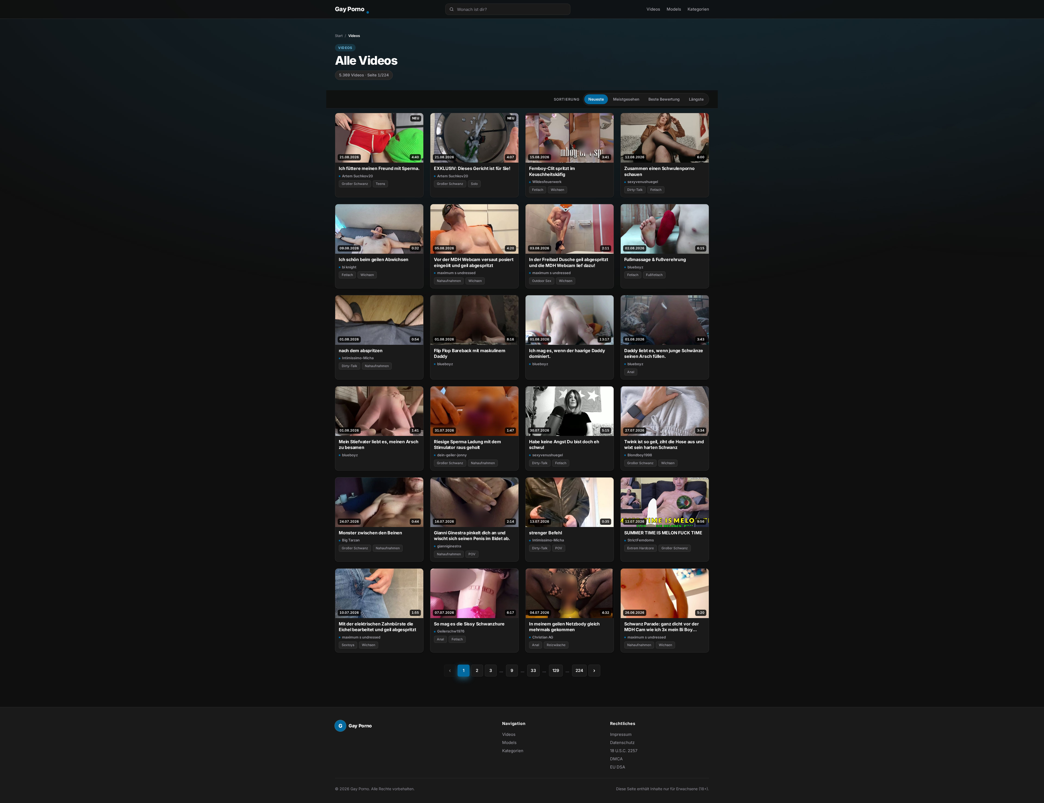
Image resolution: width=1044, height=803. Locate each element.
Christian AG (542, 637)
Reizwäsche (556, 645)
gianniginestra (449, 546)
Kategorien (698, 9)
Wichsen (557, 190)
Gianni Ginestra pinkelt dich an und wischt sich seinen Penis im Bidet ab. (472, 535)
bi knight (349, 267)
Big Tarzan (351, 540)
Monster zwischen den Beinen (370, 532)
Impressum (621, 734)
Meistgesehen (626, 99)
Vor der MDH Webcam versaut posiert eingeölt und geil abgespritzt (473, 262)
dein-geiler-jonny (452, 455)
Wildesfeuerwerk (546, 181)
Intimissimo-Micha (358, 358)
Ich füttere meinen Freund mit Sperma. (379, 168)
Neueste (596, 99)
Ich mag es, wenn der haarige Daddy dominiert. (567, 353)
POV (472, 554)
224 (579, 670)
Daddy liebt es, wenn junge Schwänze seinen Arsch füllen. (663, 353)
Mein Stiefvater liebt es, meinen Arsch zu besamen (378, 444)
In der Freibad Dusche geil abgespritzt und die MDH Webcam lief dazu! (568, 262)
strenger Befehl (545, 532)
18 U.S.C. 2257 (623, 750)
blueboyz (635, 267)
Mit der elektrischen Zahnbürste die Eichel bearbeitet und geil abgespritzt (377, 626)
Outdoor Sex (541, 281)
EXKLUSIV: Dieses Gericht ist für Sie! (472, 168)
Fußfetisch (654, 275)
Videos (653, 9)
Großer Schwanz (355, 184)
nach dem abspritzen (361, 350)
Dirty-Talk (635, 190)
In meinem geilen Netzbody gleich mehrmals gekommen (564, 626)
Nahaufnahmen (449, 281)
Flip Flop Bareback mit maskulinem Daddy (469, 353)
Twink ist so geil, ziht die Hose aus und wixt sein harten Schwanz (664, 444)
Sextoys (348, 645)
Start (339, 35)
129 (555, 670)
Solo (474, 184)
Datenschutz (622, 742)
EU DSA (617, 767)
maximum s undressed (456, 273)
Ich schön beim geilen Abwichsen (373, 259)
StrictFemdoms (640, 540)
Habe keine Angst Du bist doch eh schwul (564, 444)
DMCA (616, 758)
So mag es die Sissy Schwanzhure (469, 624)
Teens (380, 184)
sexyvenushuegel (642, 181)
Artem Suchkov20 (357, 176)
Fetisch (537, 190)
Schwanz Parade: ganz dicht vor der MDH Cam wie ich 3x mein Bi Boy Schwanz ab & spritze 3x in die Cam (661, 627)
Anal (630, 372)
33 (533, 670)
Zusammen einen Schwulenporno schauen (659, 171)
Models (674, 9)
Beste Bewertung (664, 99)
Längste (696, 99)
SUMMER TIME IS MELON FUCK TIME (663, 532)
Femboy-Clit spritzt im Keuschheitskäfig (552, 171)
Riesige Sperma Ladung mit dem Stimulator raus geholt (467, 444)
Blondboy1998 (639, 455)
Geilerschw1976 (450, 631)
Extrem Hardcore (640, 548)
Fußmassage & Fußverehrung (655, 259)
